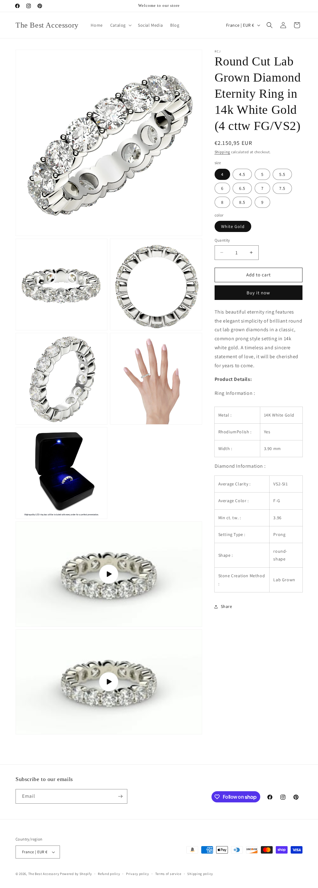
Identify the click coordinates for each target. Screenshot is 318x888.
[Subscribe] (120, 796)
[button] (120, 25)
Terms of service (168, 874)
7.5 (282, 188)
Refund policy (109, 874)
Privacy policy (137, 874)
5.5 (282, 174)
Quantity (222, 240)
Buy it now (258, 293)
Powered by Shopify (76, 874)
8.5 (242, 202)
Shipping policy (200, 874)
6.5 (242, 188)
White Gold (233, 226)
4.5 (242, 174)
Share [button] (226, 606)
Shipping (222, 151)
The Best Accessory (43, 874)
